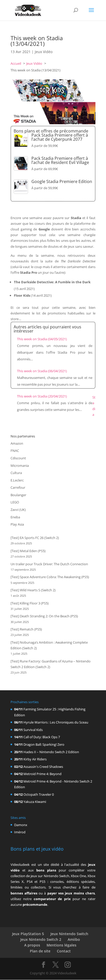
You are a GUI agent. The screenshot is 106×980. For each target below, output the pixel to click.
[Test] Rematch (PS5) (26, 629)
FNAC (15, 450)
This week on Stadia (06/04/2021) (42, 371)
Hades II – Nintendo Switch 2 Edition (51, 752)
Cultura (16, 472)
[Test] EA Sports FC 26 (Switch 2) (35, 537)
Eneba (15, 517)
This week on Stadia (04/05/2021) (42, 339)
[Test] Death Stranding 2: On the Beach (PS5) (44, 616)
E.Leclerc (17, 480)
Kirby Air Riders (35, 759)
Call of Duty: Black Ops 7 (41, 737)
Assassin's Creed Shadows (43, 766)
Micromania (20, 465)
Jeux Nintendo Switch (69, 933)
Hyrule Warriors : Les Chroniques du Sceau (55, 722)
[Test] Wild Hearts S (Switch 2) (33, 590)
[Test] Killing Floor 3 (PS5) (30, 603)
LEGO (15, 502)
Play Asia (17, 524)
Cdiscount (18, 458)
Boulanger (18, 495)
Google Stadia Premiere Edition (61, 181)
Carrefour (18, 487)
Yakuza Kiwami (34, 801)
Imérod (19, 832)
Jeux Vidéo (43, 51)
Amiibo (74, 939)
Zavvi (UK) (18, 509)
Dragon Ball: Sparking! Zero (43, 744)
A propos (32, 945)
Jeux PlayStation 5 (28, 933)
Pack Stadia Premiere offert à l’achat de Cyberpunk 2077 (59, 137)
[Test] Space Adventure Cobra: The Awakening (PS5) (50, 577)
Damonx (20, 825)
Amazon (17, 443)
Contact (64, 951)
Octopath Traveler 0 (38, 794)
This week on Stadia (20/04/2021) (42, 396)
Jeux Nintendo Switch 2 (40, 939)
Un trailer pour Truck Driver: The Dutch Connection (49, 564)
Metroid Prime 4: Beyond (42, 773)
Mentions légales (61, 945)
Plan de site (40, 951)
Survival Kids (33, 729)
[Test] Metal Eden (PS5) (28, 551)
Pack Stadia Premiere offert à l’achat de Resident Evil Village (60, 160)
